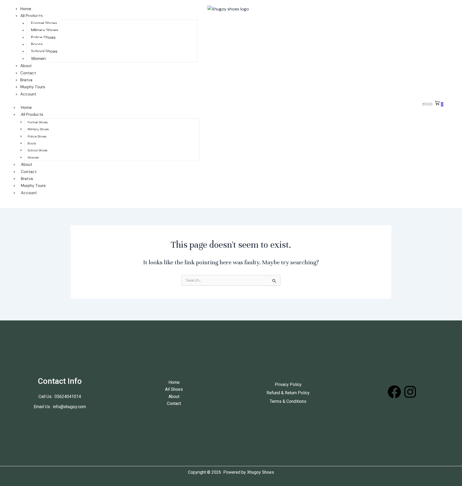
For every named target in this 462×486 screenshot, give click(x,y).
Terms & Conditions (288, 401)
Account (28, 94)
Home (25, 9)
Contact (28, 73)
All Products (31, 15)
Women (38, 58)
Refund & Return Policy (288, 392)
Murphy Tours (32, 87)
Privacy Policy (288, 384)
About (26, 65)
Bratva (26, 80)
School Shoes (44, 51)
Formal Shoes (44, 23)
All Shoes (174, 389)
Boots (37, 44)
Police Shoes (43, 37)
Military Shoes (44, 30)
